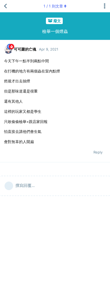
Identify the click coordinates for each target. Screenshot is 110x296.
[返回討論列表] (5, 6)
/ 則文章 (53, 6)
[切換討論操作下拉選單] (104, 6)
